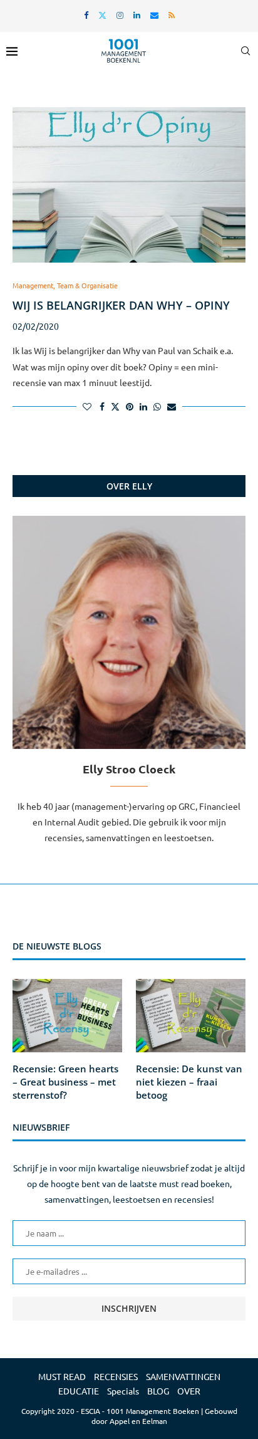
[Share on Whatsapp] (157, 406)
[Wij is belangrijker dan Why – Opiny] (129, 185)
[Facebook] (86, 14)
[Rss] (171, 14)
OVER (188, 1390)
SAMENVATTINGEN (183, 1376)
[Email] (154, 14)
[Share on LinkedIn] (143, 406)
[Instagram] (119, 14)
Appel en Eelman (138, 1421)
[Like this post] (87, 406)
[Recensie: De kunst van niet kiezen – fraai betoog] (190, 1015)
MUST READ (62, 1376)
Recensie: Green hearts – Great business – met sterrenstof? (65, 1081)
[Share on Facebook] (102, 406)
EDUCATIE (78, 1390)
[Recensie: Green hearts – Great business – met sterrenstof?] (67, 1015)
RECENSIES (116, 1376)
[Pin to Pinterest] (129, 406)
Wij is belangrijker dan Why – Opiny (121, 305)
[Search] (245, 51)
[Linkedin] (136, 14)
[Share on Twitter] (115, 406)
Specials (123, 1390)
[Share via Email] (171, 406)
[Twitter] (102, 14)
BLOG (158, 1390)
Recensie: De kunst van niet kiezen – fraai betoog (189, 1081)
